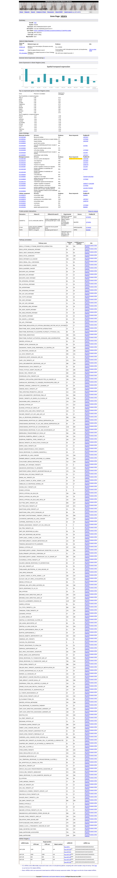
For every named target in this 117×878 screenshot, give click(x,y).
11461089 (91, 183)
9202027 (85, 169)
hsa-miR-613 (67, 852)
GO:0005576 (22, 195)
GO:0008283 (22, 174)
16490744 (85, 164)
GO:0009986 (22, 205)
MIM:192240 (44, 30)
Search (33, 12)
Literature (21, 50)
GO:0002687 (22, 166)
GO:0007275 (22, 181)
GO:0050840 (22, 155)
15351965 (85, 158)
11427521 (85, 162)
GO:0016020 (22, 203)
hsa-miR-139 (67, 857)
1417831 (85, 145)
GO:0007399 (22, 158)
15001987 (85, 141)
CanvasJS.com (95, 88)
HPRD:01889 (67, 30)
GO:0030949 (22, 188)
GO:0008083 (22, 143)
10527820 (90, 176)
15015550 (85, 160)
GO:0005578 (22, 199)
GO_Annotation (23, 53)
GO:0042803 (22, 148)
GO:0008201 (22, 141)
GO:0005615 (22, 201)
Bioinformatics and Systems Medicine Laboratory (53, 876)
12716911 (88, 217)
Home (21, 12)
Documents (50, 12)
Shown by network (93, 211)
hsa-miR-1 (67, 847)
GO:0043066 (22, 183)
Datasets (27, 12)
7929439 (85, 176)
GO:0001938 (22, 169)
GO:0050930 (22, 185)
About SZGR (58, 12)
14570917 (85, 137)
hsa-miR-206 (67, 849)
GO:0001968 (22, 137)
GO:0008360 (22, 176)
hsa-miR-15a (67, 862)
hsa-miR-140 (67, 859)
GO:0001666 (22, 164)
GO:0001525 (22, 162)
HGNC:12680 (37, 30)
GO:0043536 (22, 191)
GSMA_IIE (22, 47)
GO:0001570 (22, 160)
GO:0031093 (22, 207)
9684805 (85, 195)
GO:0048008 (22, 179)
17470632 (85, 139)
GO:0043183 (22, 152)
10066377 (85, 183)
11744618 (88, 227)
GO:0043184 (22, 145)
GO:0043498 (22, 150)
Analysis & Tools (41, 12)
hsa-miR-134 (67, 854)
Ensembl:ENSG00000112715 (55, 30)
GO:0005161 (22, 139)
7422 (35, 22)
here (96, 865)
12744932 (85, 185)
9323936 (88, 230)
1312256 (85, 152)
